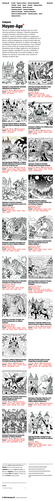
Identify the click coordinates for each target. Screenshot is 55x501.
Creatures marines (33, 14)
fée (6, 471)
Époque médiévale (14, 441)
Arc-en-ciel (43, 289)
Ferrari (24, 469)
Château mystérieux (38, 209)
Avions (10, 467)
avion (8, 467)
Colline (49, 209)
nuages (15, 289)
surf (4, 475)
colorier (40, 364)
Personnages (38, 443)
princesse (30, 170)
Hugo (12, 90)
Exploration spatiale (16, 9)
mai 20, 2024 (31, 363)
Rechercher (50, 3)
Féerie (18, 129)
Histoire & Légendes (35, 93)
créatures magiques (47, 364)
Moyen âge (35, 133)
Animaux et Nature (21, 3)
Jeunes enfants (44, 366)
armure (39, 95)
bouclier (43, 95)
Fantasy (45, 167)
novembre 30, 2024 (32, 206)
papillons (16, 473)
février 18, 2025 (5, 129)
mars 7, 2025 (31, 92)
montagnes (30, 292)
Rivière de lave (5, 172)
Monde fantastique (16, 7)
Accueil (13, 3)
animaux (9, 465)
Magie (29, 367)
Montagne (11, 250)
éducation (14, 475)
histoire (30, 133)
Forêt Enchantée (10, 132)
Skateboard (24, 473)
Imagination (21, 329)
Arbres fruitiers (37, 289)
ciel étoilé (45, 209)
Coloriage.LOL (5, 3)
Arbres (35, 95)
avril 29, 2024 (31, 403)
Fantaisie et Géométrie (30, 12)
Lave (12, 170)
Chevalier (21, 92)
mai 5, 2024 (4, 401)
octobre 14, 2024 (5, 246)
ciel (14, 467)
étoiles (17, 475)
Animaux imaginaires (28, 9)
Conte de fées (20, 130)
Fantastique (34, 366)
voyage (12, 475)
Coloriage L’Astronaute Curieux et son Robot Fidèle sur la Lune (37, 469)
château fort (15, 92)
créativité (46, 132)
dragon (38, 96)
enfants (15, 469)
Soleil (19, 289)
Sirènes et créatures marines (19, 14)
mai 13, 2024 (4, 363)
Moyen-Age (22, 90)
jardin (14, 471)
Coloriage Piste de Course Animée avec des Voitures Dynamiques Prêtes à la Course (39, 471)
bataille (14, 169)
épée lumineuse (40, 291)
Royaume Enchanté (38, 170)
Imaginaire (50, 169)
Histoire (18, 90)
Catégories (4, 485)
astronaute (22, 465)
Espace (24, 5)
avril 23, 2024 (5, 438)
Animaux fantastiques (33, 3)
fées (34, 210)
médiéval (12, 93)
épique (8, 170)
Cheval (29, 96)
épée (8, 93)
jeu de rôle (39, 446)
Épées (8, 441)
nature (11, 289)
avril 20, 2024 (31, 442)
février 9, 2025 (5, 167)
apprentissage (14, 465)
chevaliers (14, 130)
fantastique (7, 247)
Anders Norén (24, 498)
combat (23, 210)
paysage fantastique (44, 210)
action (3, 465)
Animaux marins (38, 5)
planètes (19, 473)
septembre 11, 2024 (6, 324)
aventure (9, 92)
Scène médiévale (10, 366)
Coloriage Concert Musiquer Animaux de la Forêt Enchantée (36, 473)
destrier (30, 446)
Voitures (9, 475)
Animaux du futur (15, 16)
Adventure (36, 445)
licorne (37, 210)
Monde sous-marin (27, 7)
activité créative (6, 465)
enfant (13, 469)
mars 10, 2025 (5, 90)
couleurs (19, 467)
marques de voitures (22, 471)
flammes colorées (49, 291)
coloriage (16, 467)
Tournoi (17, 366)
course (21, 467)
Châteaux (19, 169)
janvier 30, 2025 (31, 167)
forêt (7, 250)
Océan (40, 14)
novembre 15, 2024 (6, 207)
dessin (9, 469)
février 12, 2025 (31, 130)
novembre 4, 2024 (32, 246)
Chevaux (4, 441)
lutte (26, 329)
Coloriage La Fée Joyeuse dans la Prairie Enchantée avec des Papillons (38, 467)
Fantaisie (13, 5)
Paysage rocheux (22, 170)
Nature (19, 5)
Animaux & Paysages (16, 12)
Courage (4, 93)
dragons (4, 132)
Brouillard (9, 364)
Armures (9, 440)
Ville (5, 475)
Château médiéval (16, 440)
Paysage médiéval (48, 96)
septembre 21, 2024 (6, 284)
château (48, 95)
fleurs (3, 471)
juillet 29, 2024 (31, 326)
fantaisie (34, 250)
